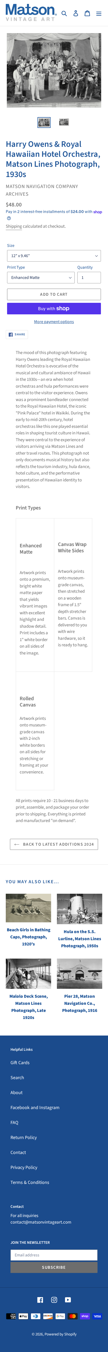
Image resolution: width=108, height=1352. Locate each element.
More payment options (54, 322)
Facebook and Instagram (35, 1107)
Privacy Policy (23, 1167)
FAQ (14, 1122)
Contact (18, 1152)
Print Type (16, 267)
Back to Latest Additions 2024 (58, 844)
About (16, 1092)
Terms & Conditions (29, 1182)
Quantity (85, 267)
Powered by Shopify (61, 1334)
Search (17, 1077)
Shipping (14, 226)
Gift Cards (20, 1062)
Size (10, 245)
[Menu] (99, 13)
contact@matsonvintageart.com (40, 1222)
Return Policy (23, 1137)
